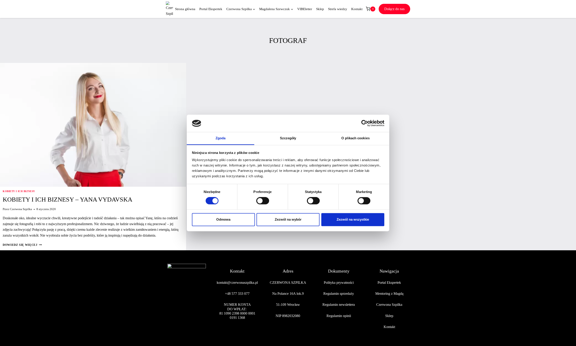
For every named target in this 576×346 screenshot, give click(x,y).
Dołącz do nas (394, 9)
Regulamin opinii (338, 316)
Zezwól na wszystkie (353, 219)
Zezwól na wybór (288, 219)
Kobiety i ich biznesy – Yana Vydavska (67, 199)
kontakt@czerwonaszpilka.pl (237, 282)
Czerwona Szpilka (21, 209)
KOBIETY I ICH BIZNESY (19, 191)
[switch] (262, 200)
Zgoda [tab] (221, 138)
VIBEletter (304, 9)
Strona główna (185, 9)
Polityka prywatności (339, 282)
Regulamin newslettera (338, 304)
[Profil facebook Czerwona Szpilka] (171, 309)
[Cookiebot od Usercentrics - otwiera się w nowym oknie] (364, 123)
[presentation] (93, 125)
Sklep (320, 9)
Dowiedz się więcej (22, 244)
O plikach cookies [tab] (355, 138)
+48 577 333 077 (237, 293)
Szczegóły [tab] (288, 138)
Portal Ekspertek (210, 9)
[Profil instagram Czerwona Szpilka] (181, 309)
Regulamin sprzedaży (338, 293)
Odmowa (223, 219)
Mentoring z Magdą (389, 293)
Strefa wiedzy (337, 9)
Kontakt (356, 9)
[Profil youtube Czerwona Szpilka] (202, 309)
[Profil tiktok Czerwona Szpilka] (192, 309)
